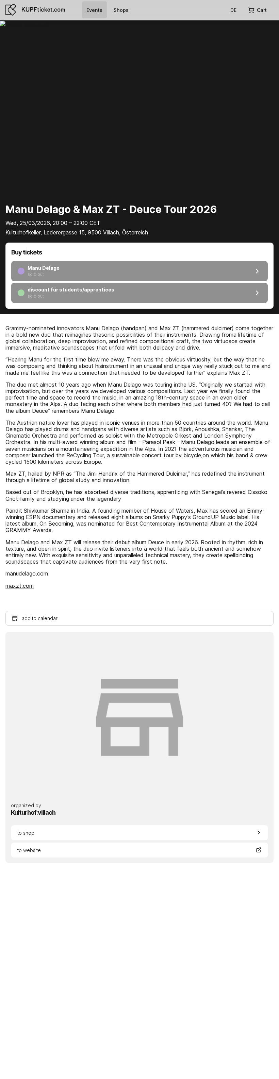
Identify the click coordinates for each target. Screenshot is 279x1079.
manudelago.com (26, 573)
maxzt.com (19, 585)
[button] (139, 618)
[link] (94, 9)
